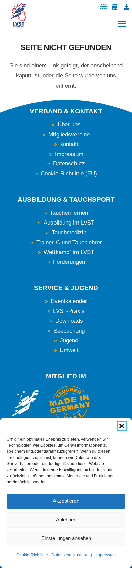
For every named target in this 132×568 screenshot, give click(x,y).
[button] (121, 426)
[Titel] (126, 7)
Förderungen (69, 262)
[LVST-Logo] (18, 15)
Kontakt (69, 144)
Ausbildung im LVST (69, 222)
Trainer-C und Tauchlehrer (69, 242)
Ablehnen (66, 519)
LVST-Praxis (69, 311)
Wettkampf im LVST (69, 252)
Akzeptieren (66, 501)
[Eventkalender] (114, 7)
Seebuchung (69, 330)
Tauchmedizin (69, 232)
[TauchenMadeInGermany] (69, 404)
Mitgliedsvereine (69, 134)
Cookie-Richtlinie (32, 555)
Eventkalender (69, 301)
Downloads (69, 321)
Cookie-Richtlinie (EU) (69, 173)
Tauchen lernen (69, 213)
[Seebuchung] (103, 7)
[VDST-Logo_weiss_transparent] (26, 408)
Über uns (69, 124)
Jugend (69, 340)
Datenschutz (69, 163)
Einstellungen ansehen (66, 538)
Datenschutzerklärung (71, 555)
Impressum (105, 555)
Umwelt (69, 350)
